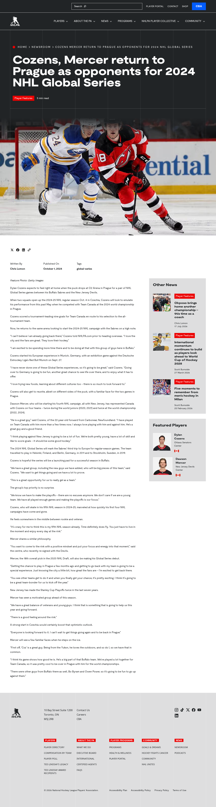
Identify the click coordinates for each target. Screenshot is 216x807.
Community (193, 21)
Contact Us (83, 710)
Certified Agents (87, 764)
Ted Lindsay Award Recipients (55, 771)
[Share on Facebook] (18, 250)
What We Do (84, 747)
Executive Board (86, 752)
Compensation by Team (57, 752)
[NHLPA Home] (15, 21)
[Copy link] (29, 250)
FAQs (79, 769)
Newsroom (41, 46)
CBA (199, 6)
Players (59, 21)
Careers (81, 714)
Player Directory (54, 747)
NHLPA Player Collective (159, 21)
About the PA (83, 21)
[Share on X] (12, 250)
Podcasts (180, 752)
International (85, 758)
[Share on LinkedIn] (23, 250)
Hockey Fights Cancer (155, 752)
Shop (185, 6)
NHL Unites (157, 764)
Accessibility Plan (118, 790)
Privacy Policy (161, 790)
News (104, 21)
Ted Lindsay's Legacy (56, 764)
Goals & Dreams (151, 747)
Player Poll (50, 758)
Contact (172, 6)
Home (22, 46)
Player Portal (155, 6)
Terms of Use (179, 790)
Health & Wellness (120, 752)
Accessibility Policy (141, 790)
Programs (125, 21)
